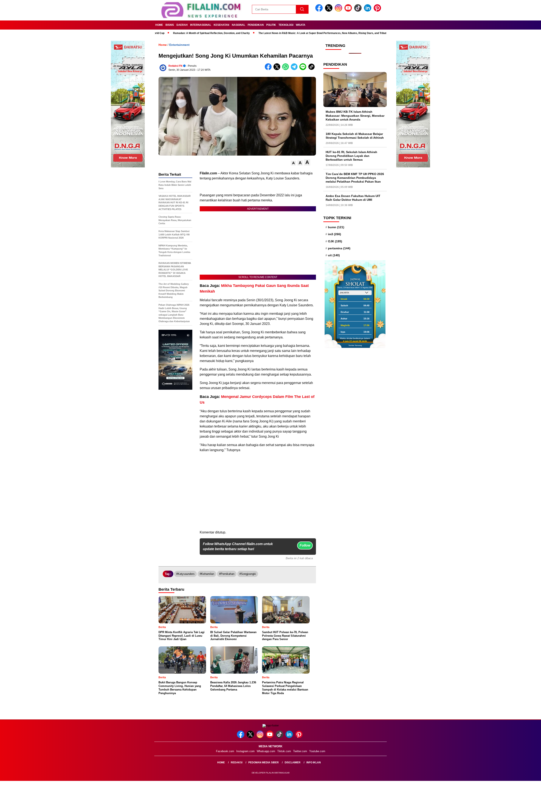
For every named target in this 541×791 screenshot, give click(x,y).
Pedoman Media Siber (263, 762)
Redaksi (236, 762)
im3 (334, 234)
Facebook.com (225, 751)
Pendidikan (256, 24)
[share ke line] (303, 69)
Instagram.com (245, 751)
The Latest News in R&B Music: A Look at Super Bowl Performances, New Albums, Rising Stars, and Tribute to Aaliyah (297, 33)
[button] (293, 163)
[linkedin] (368, 10)
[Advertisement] (258, 500)
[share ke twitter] (277, 69)
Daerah (182, 24)
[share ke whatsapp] (286, 69)
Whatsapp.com (266, 751)
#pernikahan (226, 573)
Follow (305, 545)
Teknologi (286, 24)
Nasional (238, 24)
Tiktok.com (284, 751)
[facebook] (319, 10)
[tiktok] (358, 10)
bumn (336, 227)
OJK (335, 241)
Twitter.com (300, 751)
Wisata (300, 24)
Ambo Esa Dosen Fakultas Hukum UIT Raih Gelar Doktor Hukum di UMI (353, 197)
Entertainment (179, 44)
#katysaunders (185, 573)
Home (159, 24)
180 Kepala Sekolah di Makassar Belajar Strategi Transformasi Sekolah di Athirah (355, 135)
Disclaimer (293, 762)
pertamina (339, 248)
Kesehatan (221, 24)
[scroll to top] (521, 784)
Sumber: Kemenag (355, 345)
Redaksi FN (175, 65)
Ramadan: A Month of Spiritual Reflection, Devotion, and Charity (179, 33)
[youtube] (348, 10)
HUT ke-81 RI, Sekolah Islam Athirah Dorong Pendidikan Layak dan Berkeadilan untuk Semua (351, 155)
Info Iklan (313, 762)
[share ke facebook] (269, 69)
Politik (271, 24)
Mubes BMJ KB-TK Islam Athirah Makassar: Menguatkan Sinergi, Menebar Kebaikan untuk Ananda (355, 115)
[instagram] (339, 10)
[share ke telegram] (295, 69)
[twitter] (329, 10)
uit (334, 255)
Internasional (200, 24)
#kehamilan (207, 573)
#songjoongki (247, 573)
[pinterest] (378, 10)
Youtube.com (317, 751)
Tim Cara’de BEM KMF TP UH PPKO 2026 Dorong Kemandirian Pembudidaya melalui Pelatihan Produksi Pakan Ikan (355, 177)
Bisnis (169, 24)
